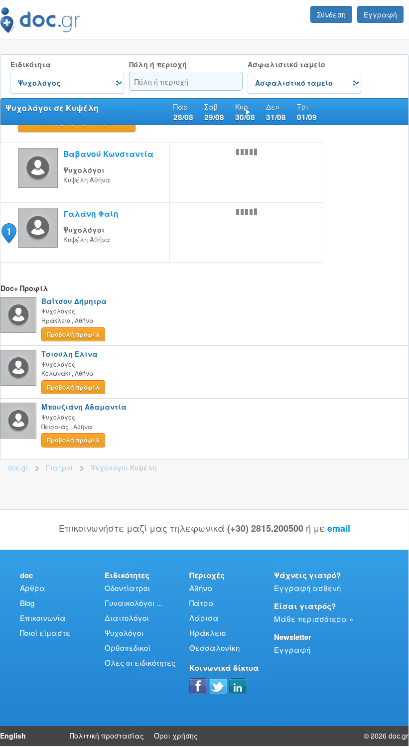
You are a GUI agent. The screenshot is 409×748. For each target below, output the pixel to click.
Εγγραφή (380, 14)
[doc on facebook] (198, 686)
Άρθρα (32, 588)
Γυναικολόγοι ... (133, 603)
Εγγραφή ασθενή (307, 588)
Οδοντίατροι (127, 588)
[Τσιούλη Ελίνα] (18, 368)
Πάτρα (201, 603)
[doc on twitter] (218, 686)
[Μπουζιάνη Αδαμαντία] (18, 421)
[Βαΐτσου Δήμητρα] (18, 315)
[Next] (248, 112)
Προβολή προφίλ (73, 334)
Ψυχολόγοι (124, 632)
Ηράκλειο (207, 632)
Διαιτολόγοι (127, 617)
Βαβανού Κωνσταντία (108, 153)
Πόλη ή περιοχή (158, 64)
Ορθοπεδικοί (127, 647)
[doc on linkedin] (238, 686)
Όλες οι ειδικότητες (140, 662)
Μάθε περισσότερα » (313, 618)
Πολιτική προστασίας (107, 736)
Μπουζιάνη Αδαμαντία (84, 407)
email (338, 528)
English (13, 736)
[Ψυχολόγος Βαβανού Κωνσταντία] (37, 184)
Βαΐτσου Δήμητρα (74, 301)
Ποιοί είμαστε (45, 632)
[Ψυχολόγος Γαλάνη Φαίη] (37, 244)
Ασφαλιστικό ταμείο (286, 64)
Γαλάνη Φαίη (91, 213)
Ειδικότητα (30, 64)
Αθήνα (201, 588)
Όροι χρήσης (176, 736)
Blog (27, 603)
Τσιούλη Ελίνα (69, 354)
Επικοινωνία (43, 617)
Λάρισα (204, 617)
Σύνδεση (331, 14)
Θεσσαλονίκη (214, 647)
